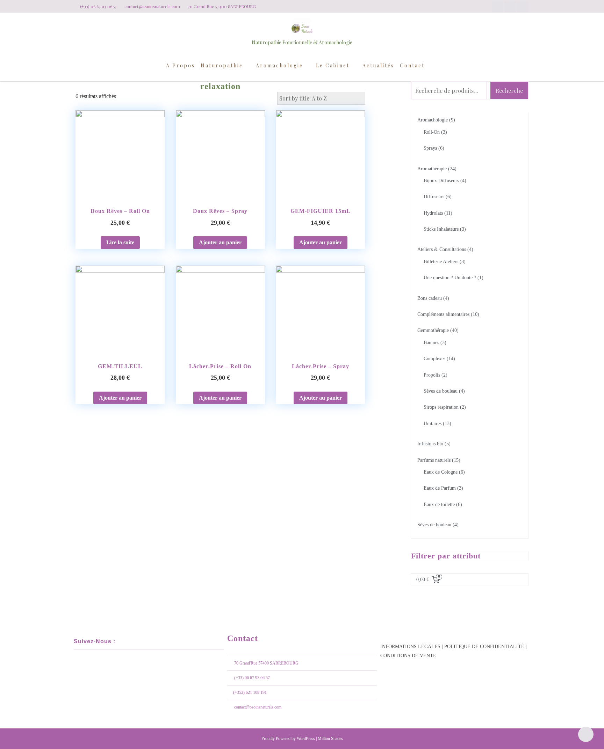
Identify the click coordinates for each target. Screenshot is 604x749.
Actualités (378, 65)
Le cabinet (333, 65)
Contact (412, 65)
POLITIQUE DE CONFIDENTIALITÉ (484, 646)
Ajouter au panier (220, 242)
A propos (180, 65)
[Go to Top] (586, 734)
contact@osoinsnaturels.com (257, 707)
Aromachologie (279, 65)
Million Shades (330, 738)
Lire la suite (120, 242)
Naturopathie (222, 65)
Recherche (509, 90)
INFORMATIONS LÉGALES (410, 646)
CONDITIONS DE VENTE (408, 655)
